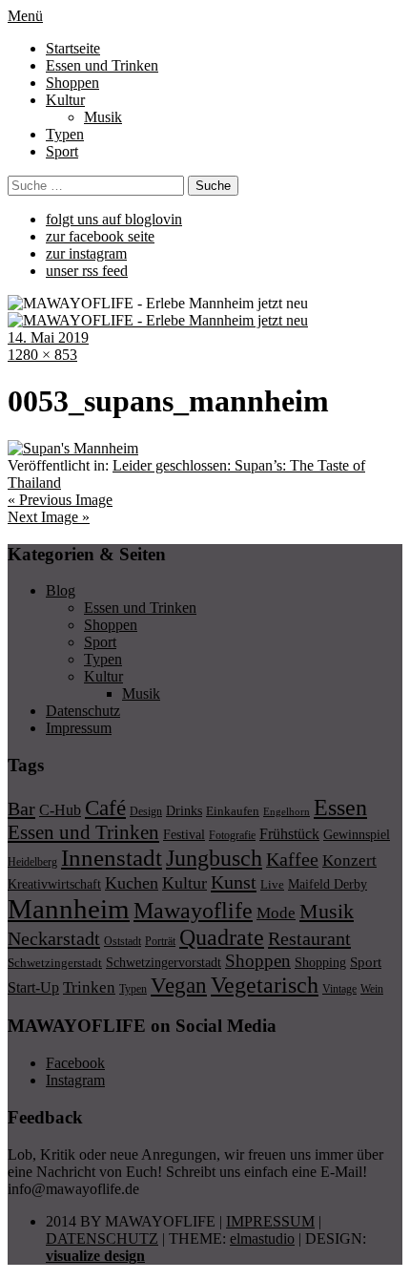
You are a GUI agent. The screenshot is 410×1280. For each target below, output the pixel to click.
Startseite (73, 48)
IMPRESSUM (270, 1221)
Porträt (160, 941)
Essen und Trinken (102, 65)
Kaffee (292, 859)
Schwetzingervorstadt (163, 962)
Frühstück (289, 834)
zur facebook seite (100, 236)
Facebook (75, 1063)
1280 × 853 (42, 354)
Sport (62, 151)
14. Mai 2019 (48, 337)
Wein (371, 989)
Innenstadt (111, 858)
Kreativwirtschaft (54, 884)
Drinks (184, 811)
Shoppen (72, 82)
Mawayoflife (193, 910)
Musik (103, 117)
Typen (65, 134)
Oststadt (122, 941)
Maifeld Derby (327, 884)
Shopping (320, 962)
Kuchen (131, 882)
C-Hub (60, 810)
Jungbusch (214, 858)
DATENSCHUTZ (102, 1238)
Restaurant (309, 938)
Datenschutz (83, 711)
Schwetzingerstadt (55, 962)
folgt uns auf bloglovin (114, 219)
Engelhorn (286, 812)
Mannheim (69, 908)
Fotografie (232, 835)
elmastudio (262, 1238)
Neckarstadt (54, 938)
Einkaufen (232, 811)
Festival (184, 834)
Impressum (79, 728)
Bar (21, 808)
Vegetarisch (264, 984)
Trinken (89, 987)
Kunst (233, 881)
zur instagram (86, 253)
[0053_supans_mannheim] (73, 448)
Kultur (65, 100)
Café (105, 808)
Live (272, 884)
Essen (340, 807)
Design (146, 811)
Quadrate (221, 937)
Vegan (179, 985)
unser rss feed (87, 270)
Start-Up (33, 987)
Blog (60, 590)
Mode (276, 913)
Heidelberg (32, 862)
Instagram (75, 1080)
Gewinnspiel (356, 835)
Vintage (339, 989)
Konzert (349, 860)
